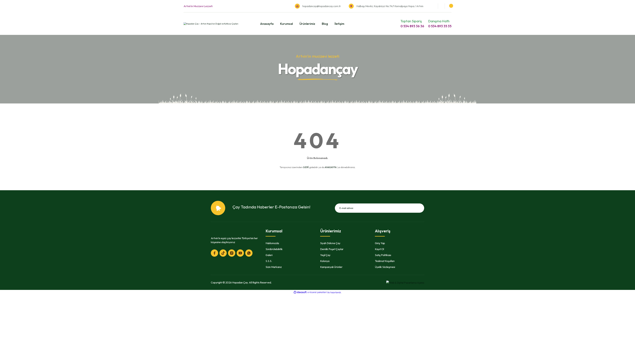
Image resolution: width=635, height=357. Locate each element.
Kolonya (324, 261)
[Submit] (420, 208)
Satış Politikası (383, 255)
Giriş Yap (380, 243)
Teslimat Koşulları (385, 261)
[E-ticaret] (317, 292)
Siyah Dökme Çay (330, 243)
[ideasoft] (300, 292)
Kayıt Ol (379, 249)
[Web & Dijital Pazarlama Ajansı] (405, 282)
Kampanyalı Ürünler (331, 267)
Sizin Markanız (274, 267)
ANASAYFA (331, 167)
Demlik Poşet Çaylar (331, 249)
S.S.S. (269, 261)
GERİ (306, 167)
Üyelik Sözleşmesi (385, 267)
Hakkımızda (272, 243)
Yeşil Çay (325, 255)
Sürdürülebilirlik (274, 249)
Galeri (269, 255)
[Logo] (211, 23)
